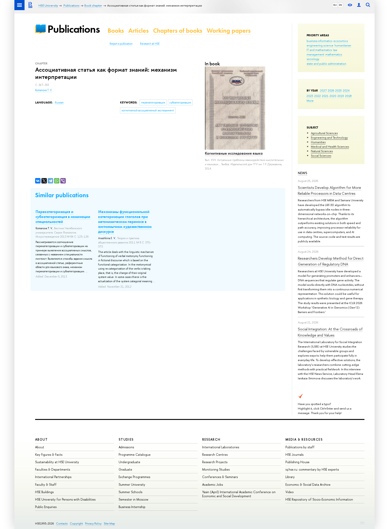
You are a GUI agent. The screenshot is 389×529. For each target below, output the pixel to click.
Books (116, 30)
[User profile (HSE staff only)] (358, 5)
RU (335, 5)
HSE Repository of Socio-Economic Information (319, 499)
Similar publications (61, 195)
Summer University (132, 484)
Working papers (229, 30)
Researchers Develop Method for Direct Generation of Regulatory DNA (331, 261)
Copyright (76, 523)
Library (290, 477)
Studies (126, 439)
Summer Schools (130, 492)
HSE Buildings (44, 492)
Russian (59, 102)
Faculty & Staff (46, 484)
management (315, 54)
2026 (331, 90)
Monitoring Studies (216, 469)
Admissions (126, 447)
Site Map (109, 523)
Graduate (125, 469)
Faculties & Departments (52, 469)
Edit (362, 522)
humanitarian (343, 45)
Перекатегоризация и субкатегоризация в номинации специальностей (63, 216)
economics (340, 41)
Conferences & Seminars (220, 477)
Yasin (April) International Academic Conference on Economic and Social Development (239, 494)
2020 (333, 96)
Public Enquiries (46, 507)
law (335, 50)
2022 (317, 96)
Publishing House (297, 462)
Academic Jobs (212, 484)
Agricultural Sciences (324, 133)
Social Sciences (321, 155)
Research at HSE (150, 44)
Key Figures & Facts (48, 454)
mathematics (333, 54)
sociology (313, 59)
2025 (338, 90)
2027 (323, 90)
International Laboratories (220, 447)
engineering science (320, 45)
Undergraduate (129, 462)
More (310, 100)
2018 (348, 96)
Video (289, 492)
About (41, 439)
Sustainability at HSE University (57, 462)
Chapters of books (177, 30)
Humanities (318, 142)
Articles (138, 30)
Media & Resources (304, 439)
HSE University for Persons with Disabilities (65, 499)
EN (340, 5)
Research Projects (214, 462)
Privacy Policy (93, 523)
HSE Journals (294, 454)
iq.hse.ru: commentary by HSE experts (312, 469)
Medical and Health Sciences (330, 146)
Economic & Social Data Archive (307, 484)
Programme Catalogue (135, 454)
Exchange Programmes (134, 477)
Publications (73, 29)
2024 (346, 90)
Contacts (62, 523)
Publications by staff (299, 447)
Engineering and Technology (329, 137)
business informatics (319, 41)
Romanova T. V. (43, 90)
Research (211, 439)
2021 (325, 96)
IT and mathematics (319, 50)
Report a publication (121, 44)
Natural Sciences (322, 151)
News (302, 173)
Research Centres (215, 454)
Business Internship (132, 507)
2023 (310, 96)
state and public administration (326, 64)
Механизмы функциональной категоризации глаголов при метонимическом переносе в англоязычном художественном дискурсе (125, 221)
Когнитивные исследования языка (234, 153)
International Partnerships (53, 477)
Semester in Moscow (133, 499)
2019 (340, 96)
